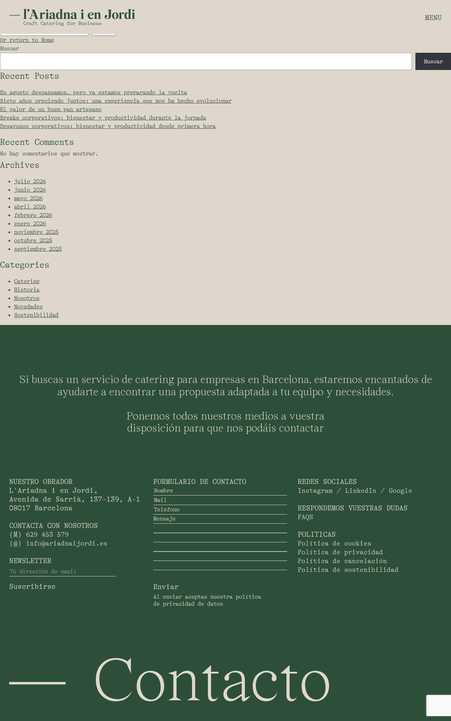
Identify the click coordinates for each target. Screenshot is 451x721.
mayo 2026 (28, 198)
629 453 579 (47, 534)
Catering (26, 281)
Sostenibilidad (36, 315)
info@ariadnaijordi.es (66, 543)
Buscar (9, 48)
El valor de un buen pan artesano (50, 109)
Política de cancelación (342, 560)
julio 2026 (30, 181)
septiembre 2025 (38, 249)
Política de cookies (334, 543)
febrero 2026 (33, 215)
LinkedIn (360, 490)
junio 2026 (30, 190)
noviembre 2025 (36, 232)
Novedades (28, 307)
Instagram (315, 490)
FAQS (305, 517)
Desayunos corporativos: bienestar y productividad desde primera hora (108, 126)
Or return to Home (27, 40)
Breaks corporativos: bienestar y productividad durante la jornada (103, 118)
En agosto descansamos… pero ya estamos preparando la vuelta (93, 92)
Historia (26, 290)
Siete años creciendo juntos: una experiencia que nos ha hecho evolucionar (115, 101)
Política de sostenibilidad (348, 569)
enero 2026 (30, 224)
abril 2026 (30, 207)
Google (400, 490)
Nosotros (26, 298)
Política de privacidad (340, 552)
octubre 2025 (33, 240)
